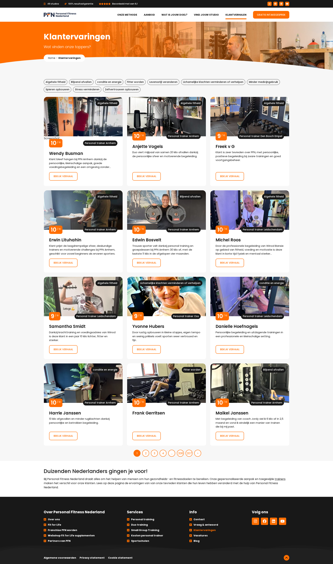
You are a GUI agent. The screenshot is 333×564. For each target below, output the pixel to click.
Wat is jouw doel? (174, 14)
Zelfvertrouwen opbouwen (122, 89)
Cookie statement (120, 557)
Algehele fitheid (55, 82)
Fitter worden (135, 82)
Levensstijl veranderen (163, 82)
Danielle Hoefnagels (249, 318)
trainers (280, 479)
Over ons (54, 519)
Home (51, 58)
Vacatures (201, 535)
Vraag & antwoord (206, 524)
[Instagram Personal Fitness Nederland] (269, 4)
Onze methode (127, 14)
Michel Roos (249, 231)
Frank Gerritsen (166, 404)
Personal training (142, 519)
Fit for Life (54, 524)
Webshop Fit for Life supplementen (71, 535)
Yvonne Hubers (166, 318)
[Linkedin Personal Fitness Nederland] (281, 4)
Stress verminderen (87, 89)
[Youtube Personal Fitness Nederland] (287, 4)
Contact (199, 519)
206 (180, 453)
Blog (196, 541)
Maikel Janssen (249, 404)
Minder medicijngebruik (263, 82)
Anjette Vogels (166, 141)
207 (189, 453)
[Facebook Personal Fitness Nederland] (275, 4)
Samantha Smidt (83, 318)
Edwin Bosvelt (166, 231)
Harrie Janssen (83, 404)
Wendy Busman (83, 141)
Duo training (139, 524)
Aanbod (149, 14)
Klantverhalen (235, 14)
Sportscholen (140, 541)
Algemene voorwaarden (60, 557)
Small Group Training (145, 530)
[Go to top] (286, 558)
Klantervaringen (205, 530)
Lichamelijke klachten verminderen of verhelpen (213, 82)
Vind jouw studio (206, 14)
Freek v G (249, 141)
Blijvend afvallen (81, 82)
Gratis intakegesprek (271, 14)
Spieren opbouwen (57, 89)
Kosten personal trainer (147, 535)
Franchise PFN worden (62, 530)
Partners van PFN (59, 541)
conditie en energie (109, 82)
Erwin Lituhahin (83, 231)
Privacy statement (92, 557)
